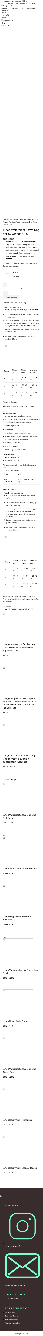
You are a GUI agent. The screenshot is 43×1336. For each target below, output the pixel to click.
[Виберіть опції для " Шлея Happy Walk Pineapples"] (5, 1128)
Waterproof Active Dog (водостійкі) (22, 596)
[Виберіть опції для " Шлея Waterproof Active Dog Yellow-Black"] (5, 981)
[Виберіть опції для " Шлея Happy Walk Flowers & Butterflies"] (5, 928)
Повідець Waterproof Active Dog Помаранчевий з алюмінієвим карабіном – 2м (19, 647)
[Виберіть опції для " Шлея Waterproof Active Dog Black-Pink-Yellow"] (5, 826)
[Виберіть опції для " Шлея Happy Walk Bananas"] (5, 1029)
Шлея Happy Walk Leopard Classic (20, 1168)
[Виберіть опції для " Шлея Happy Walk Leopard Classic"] (5, 1176)
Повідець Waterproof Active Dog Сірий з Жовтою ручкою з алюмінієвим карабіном (19, 758)
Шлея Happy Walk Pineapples (17, 1120)
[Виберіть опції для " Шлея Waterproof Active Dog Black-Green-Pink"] (5, 1080)
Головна (6, 219)
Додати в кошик (11, 297)
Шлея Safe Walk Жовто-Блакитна (20, 868)
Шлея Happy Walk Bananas (16, 1021)
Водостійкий (7, 602)
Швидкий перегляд (5, 664)
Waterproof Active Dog (31, 599)
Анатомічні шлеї (16, 219)
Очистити (15, 276)
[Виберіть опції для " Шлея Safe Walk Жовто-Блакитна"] (5, 877)
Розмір (6, 274)
